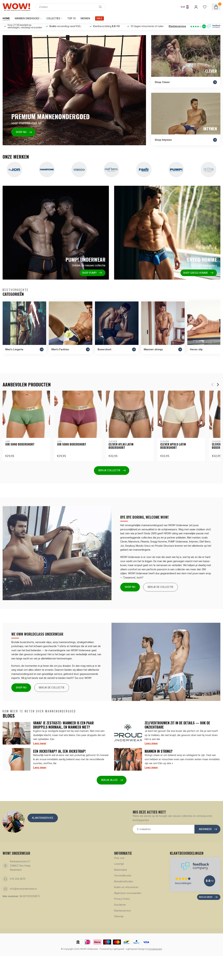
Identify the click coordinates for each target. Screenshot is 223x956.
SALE (99, 18)
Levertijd (119, 863)
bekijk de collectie (51, 687)
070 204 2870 (17, 878)
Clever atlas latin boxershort (121, 446)
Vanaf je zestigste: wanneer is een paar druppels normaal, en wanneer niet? (63, 724)
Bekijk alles (109, 780)
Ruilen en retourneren (126, 887)
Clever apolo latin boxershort (173, 446)
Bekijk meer (205, 897)
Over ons (119, 858)
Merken (85, 18)
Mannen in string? (158, 751)
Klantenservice (177, 26)
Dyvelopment (155, 948)
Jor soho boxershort (19, 444)
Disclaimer (120, 904)
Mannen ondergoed (27, 18)
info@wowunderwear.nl (23, 888)
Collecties (53, 18)
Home (6, 18)
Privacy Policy (122, 898)
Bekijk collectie (109, 470)
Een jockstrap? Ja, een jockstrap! (59, 751)
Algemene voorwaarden (127, 893)
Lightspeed (118, 948)
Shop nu (130, 587)
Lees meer (39, 743)
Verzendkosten (123, 875)
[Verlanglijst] (204, 6)
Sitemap (119, 916)
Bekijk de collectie (160, 587)
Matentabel (120, 869)
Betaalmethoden (123, 881)
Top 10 (71, 18)
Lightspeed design (135, 948)
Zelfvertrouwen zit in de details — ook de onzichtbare (177, 724)
